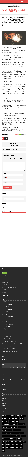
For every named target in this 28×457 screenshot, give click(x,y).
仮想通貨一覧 (5, 284)
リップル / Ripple (5, 311)
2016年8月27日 (6, 28)
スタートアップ (22, 427)
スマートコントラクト (7, 430)
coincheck (11, 415)
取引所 (7, 441)
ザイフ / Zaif (4, 321)
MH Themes (23, 455)
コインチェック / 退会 (7, 346)
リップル (23, 436)
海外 (17, 444)
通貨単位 (12, 447)
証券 (7, 447)
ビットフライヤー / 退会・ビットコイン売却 (12, 343)
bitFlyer (4, 415)
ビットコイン (5, 433)
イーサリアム (21, 424)
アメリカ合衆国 (5, 424)
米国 (3, 447)
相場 (21, 444)
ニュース (4, 279)
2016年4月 (4, 405)
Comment (5, 161)
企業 (3, 441)
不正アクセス (13, 438)
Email (4, 177)
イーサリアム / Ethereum (7, 306)
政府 (24, 441)
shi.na (13, 28)
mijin (21, 418)
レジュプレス (5, 438)
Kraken (4, 418)
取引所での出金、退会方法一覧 (9, 287)
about (3, 356)
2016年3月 (4, 408)
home (3, 299)
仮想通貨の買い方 (6, 282)
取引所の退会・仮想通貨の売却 (9, 341)
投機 (12, 441)
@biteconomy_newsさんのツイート (10, 208)
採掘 (20, 441)
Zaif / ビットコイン (6, 339)
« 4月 (3, 384)
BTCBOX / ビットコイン (7, 336)
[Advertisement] (14, 227)
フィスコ (21, 433)
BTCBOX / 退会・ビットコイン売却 (9, 351)
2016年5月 (4, 403)
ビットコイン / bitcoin (7, 304)
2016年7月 (4, 398)
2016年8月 (4, 395)
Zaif (17, 421)
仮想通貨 (19, 438)
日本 (3, 444)
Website (5, 182)
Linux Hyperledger (13, 418)
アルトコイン (14, 424)
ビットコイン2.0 (13, 433)
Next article (14, 145)
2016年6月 (4, 400)
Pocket (17, 134)
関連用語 (4, 292)
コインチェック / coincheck (8, 319)
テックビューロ (17, 430)
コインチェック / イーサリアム (9, 334)
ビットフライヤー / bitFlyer (8, 316)
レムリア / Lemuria (6, 326)
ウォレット (4, 427)
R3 (6, 138)
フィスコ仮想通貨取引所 (7, 324)
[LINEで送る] (22, 134)
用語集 (3, 353)
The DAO (11, 421)
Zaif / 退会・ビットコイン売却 (8, 348)
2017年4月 (4, 393)
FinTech (23, 415)
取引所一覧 (4, 289)
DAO (18, 415)
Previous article (14, 143)
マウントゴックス (15, 436)
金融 (17, 447)
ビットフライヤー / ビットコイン (9, 331)
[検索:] (14, 199)
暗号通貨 (8, 444)
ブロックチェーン (6, 436)
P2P (3, 421)
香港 (3, 450)
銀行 (21, 447)
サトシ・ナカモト (13, 427)
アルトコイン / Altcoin (7, 309)
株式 (13, 444)
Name (5, 173)
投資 (16, 441)
